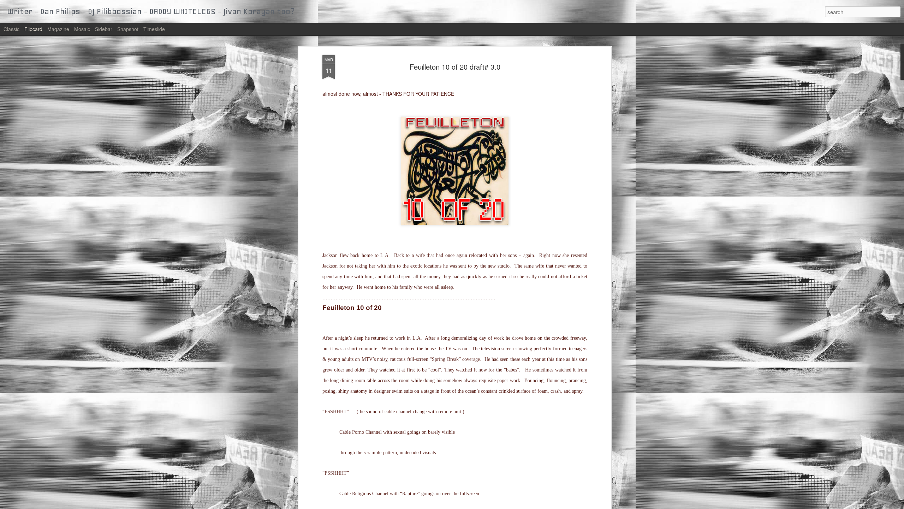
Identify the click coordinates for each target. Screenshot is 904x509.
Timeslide (154, 29)
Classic (11, 29)
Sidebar (103, 29)
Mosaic (82, 29)
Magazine (58, 29)
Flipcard (33, 29)
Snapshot (127, 29)
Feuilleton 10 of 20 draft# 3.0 (455, 67)
